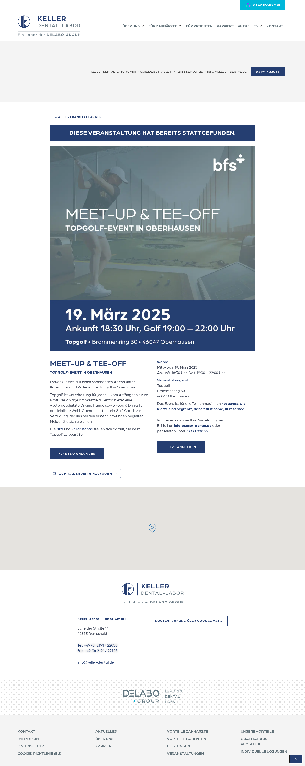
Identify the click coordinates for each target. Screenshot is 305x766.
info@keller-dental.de (192, 425)
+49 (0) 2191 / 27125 (100, 650)
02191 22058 (197, 431)
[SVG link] (152, 593)
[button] (133, 26)
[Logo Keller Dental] (49, 25)
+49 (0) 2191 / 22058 (100, 645)
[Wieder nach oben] (296, 759)
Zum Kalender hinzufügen (85, 473)
